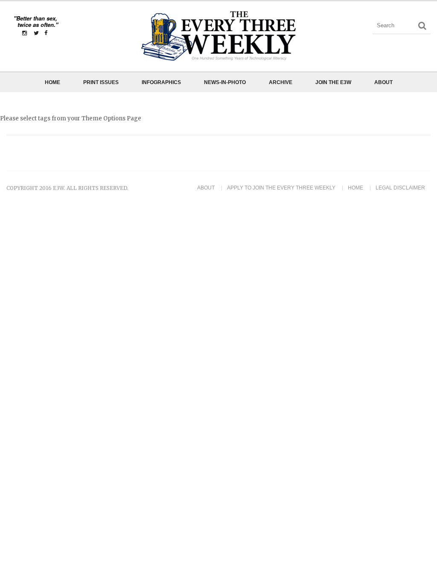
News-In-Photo (225, 82)
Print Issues (101, 82)
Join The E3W (333, 82)
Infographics (161, 82)
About (383, 82)
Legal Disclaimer (400, 188)
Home (52, 82)
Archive (280, 82)
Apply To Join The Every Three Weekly (281, 188)
